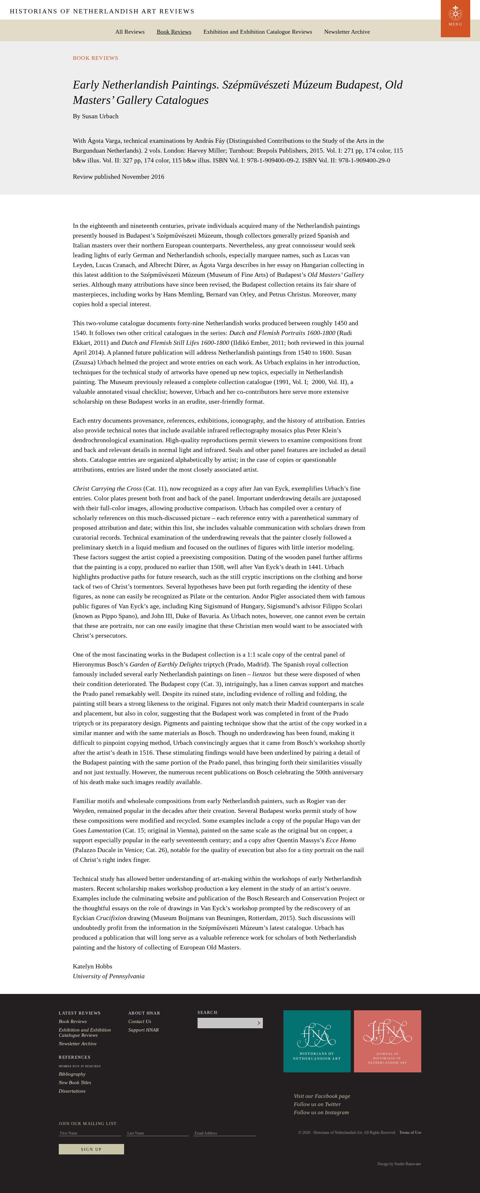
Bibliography (72, 1074)
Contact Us (139, 1021)
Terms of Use (410, 1132)
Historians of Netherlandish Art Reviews (102, 11)
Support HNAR (143, 1030)
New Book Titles (75, 1082)
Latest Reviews (80, 1013)
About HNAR (144, 1013)
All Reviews (130, 31)
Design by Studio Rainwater (399, 1164)
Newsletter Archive (347, 31)
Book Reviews (174, 31)
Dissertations (72, 1091)
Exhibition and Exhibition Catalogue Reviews (257, 31)
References (75, 1057)
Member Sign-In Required (80, 1066)
